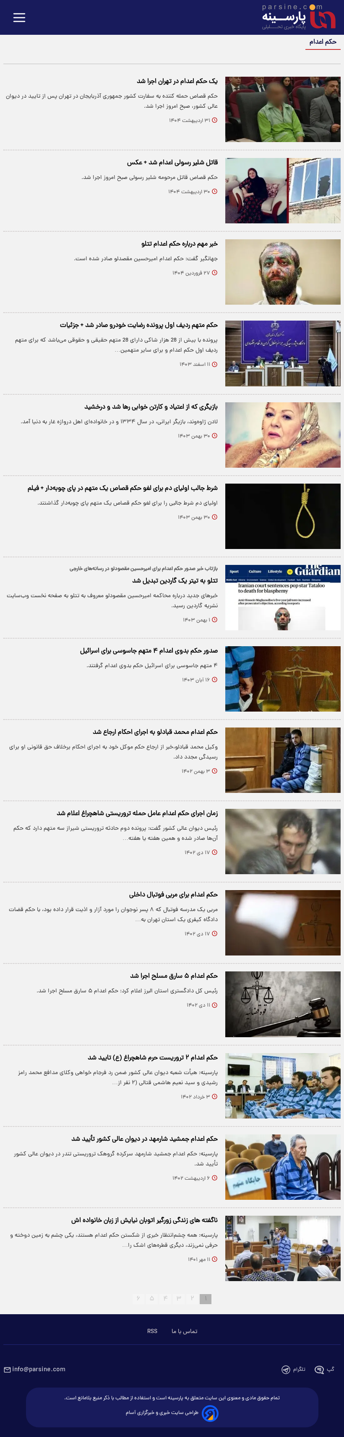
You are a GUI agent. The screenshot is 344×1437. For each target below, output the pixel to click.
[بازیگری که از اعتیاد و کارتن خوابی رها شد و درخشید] (283, 435)
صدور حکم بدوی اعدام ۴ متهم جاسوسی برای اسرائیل (149, 651)
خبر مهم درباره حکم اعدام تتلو (179, 244)
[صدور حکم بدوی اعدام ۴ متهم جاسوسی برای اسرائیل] (283, 679)
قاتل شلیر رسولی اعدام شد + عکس (172, 163)
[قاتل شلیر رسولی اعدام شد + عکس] (283, 190)
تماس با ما (184, 1331)
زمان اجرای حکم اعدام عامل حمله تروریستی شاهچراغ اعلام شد (137, 814)
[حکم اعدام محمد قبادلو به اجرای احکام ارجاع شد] (283, 760)
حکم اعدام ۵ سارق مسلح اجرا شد (174, 976)
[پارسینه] (294, 18)
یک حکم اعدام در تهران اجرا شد (177, 82)
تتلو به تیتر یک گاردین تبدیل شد (175, 581)
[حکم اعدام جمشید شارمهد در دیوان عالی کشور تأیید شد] (283, 1167)
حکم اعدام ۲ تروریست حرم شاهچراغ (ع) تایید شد (153, 1058)
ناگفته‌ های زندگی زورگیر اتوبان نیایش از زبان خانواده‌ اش (144, 1221)
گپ (330, 1370)
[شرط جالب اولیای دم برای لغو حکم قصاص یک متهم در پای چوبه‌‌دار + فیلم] (283, 516)
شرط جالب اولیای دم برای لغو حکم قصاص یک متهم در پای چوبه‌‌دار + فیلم (123, 489)
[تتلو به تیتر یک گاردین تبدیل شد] (283, 597)
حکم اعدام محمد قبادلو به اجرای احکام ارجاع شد (155, 733)
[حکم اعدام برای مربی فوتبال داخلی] (283, 922)
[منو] (19, 18)
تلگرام (299, 1370)
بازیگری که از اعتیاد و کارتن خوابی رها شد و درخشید (151, 407)
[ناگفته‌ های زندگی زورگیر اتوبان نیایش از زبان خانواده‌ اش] (283, 1248)
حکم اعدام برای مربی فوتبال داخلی (173, 895)
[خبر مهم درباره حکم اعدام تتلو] (283, 272)
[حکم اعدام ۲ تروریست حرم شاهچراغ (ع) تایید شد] (283, 1086)
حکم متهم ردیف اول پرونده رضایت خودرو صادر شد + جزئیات (139, 326)
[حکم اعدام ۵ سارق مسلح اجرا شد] (283, 1004)
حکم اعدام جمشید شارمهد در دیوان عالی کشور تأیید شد (144, 1139)
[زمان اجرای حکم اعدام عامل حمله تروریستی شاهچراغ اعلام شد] (283, 841)
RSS (152, 1331)
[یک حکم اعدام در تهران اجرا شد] (283, 109)
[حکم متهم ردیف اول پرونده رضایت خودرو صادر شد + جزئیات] (283, 353)
